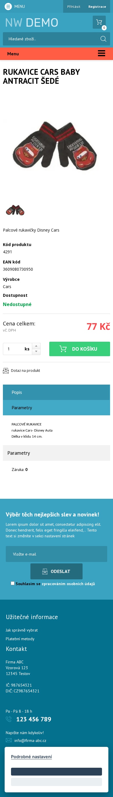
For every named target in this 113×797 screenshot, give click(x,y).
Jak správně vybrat (22, 630)
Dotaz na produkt (25, 370)
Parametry (22, 407)
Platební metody (20, 638)
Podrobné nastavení (31, 756)
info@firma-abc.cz (30, 740)
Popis (17, 392)
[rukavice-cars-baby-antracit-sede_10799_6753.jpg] (55, 146)
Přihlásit (73, 6)
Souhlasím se (54, 583)
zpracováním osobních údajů (68, 583)
